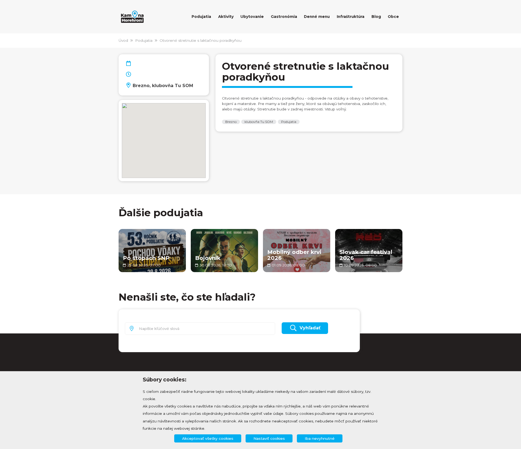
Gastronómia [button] (284, 16)
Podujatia (144, 40)
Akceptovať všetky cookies (207, 438)
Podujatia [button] (201, 16)
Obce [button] (393, 16)
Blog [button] (376, 16)
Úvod (123, 40)
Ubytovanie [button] (252, 16)
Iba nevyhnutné (320, 438)
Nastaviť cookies (269, 438)
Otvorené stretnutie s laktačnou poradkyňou (201, 40)
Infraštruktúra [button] (350, 16)
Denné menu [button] (317, 16)
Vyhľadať (310, 327)
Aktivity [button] (226, 16)
